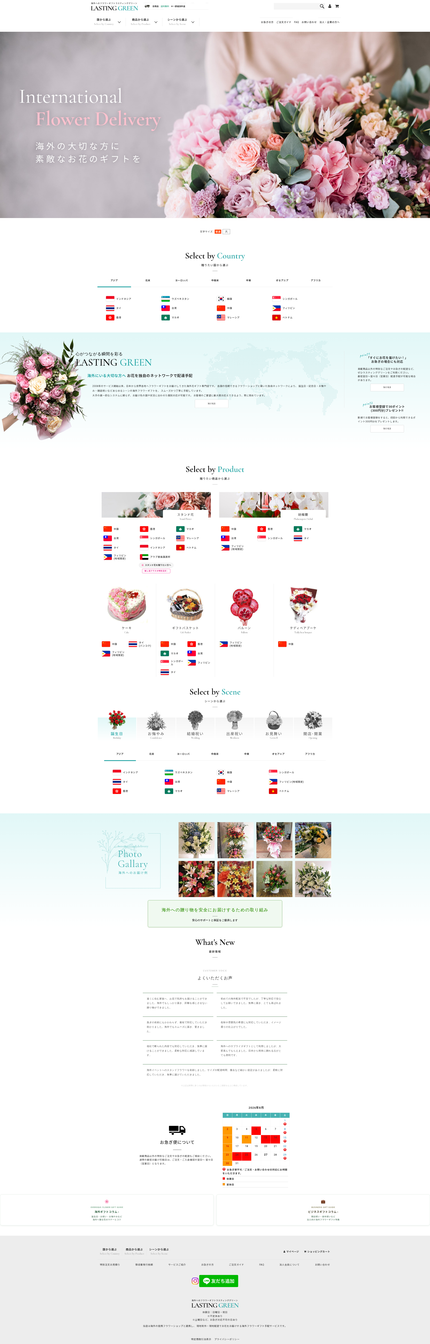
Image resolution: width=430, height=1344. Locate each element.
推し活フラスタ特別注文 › (156, 566)
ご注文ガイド (283, 22)
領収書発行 (144, 1264)
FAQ (296, 22)
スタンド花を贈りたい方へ (156, 560)
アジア (114, 275)
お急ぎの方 (267, 22)
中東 (248, 275)
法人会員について (290, 1264)
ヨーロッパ (181, 275)
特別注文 (110, 1264)
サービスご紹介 (177, 1264)
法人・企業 (329, 22)
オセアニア (282, 275)
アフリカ (316, 275)
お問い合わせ (309, 22)
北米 (147, 275)
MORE (212, 398)
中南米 (215, 275)
